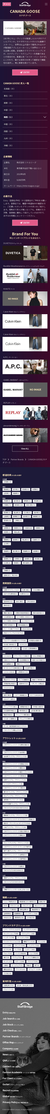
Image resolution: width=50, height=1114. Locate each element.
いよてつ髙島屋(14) (20, 695)
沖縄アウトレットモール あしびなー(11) (16, 889)
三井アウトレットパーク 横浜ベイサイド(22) (18, 772)
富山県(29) (17, 513)
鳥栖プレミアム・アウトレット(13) (15, 878)
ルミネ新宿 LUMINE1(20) (24, 617)
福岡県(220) (7, 559)
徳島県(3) (7, 551)
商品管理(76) (36, 909)
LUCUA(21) (7, 656)
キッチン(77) (8, 961)
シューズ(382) (33, 953)
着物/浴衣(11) (8, 969)
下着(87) (28, 965)
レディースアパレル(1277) (12, 929)
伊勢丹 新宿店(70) (9, 625)
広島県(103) (36, 540)
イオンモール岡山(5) (37, 683)
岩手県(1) (16, 489)
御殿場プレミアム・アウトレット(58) (15, 815)
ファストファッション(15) (12, 941)
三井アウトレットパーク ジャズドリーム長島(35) (19, 819)
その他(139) (7, 973)
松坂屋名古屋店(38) (35, 640)
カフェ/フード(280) (35, 969)
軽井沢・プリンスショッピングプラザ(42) (17, 823)
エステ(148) (7, 949)
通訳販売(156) (19, 917)
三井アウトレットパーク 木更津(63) (15, 776)
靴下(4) (37, 965)
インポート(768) (9, 937)
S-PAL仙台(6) (31, 601)
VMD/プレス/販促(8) (10, 909)
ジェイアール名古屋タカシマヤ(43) (15, 640)
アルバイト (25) (9, 989)
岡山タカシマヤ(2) (9, 680)
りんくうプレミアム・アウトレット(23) (16, 843)
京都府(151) (17, 528)
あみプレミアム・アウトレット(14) (15, 796)
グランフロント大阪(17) (21, 656)
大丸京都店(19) (24, 660)
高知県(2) (36, 551)
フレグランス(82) (33, 945)
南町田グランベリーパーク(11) (13, 800)
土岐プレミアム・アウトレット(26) (15, 827)
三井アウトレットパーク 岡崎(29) (14, 835)
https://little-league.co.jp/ (28, 185)
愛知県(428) (7, 520)
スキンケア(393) (19, 945)
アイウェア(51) (17, 957)
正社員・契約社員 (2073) (25, 985)
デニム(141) (42, 941)
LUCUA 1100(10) (9, 672)
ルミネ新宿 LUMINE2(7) (11, 621)
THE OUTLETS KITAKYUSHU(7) (13, 882)
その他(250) (30, 917)
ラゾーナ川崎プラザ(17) (11, 629)
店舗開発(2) (18, 913)
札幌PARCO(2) (24, 594)
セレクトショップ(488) (11, 934)
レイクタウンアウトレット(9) (13, 784)
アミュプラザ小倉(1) (10, 707)
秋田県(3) (35, 489)
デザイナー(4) (14, 906)
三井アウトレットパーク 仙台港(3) (15, 752)
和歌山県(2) (17, 532)
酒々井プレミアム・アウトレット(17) (15, 792)
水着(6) (6, 965)
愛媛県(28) (26, 551)
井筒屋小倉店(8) (38, 707)
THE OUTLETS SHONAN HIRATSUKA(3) (16, 808)
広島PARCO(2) (23, 683)
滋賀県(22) (7, 528)
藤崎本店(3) (7, 605)
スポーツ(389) (19, 961)
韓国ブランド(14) (29, 941)
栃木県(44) (17, 501)
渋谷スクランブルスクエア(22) (13, 633)
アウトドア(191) (32, 961)
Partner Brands (17, 459)
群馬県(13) (27, 501)
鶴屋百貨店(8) (8, 715)
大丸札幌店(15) (38, 590)
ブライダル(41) (20, 969)
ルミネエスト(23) (27, 621)
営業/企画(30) (24, 909)
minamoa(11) (8, 688)
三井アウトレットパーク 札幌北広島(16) (16, 745)
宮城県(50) (25, 489)
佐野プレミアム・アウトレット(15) (15, 780)
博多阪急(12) (23, 711)
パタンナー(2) (26, 906)
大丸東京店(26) (8, 617)
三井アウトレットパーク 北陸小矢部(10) (16, 831)
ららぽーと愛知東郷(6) (29, 648)
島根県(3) (16, 540)
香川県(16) (16, 551)
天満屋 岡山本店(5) (10, 683)
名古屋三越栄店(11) (10, 644)
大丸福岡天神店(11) (10, 711)
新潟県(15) (7, 513)
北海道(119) (7, 482)
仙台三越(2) (19, 601)
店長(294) (42, 902)
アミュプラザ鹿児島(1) (23, 715)
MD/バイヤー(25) (40, 906)
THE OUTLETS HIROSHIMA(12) (13, 870)
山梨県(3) (7, 516)
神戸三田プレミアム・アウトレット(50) (16, 851)
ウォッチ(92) (8, 953)
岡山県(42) (25, 540)
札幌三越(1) (26, 590)
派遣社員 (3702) (9, 985)
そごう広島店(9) (24, 680)
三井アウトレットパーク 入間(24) (14, 788)
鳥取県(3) (7, 540)
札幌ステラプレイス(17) (11, 590)
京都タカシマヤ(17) (23, 664)
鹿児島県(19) (27, 563)
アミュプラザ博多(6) (25, 719)
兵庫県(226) (39, 528)
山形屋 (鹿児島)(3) (36, 711)
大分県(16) (7, 563)
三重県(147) (18, 520)
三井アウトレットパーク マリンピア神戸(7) (17, 847)
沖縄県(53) (7, 570)
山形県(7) (7, 493)
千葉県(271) (7, 505)
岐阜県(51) (26, 516)
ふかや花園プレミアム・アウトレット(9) (16, 804)
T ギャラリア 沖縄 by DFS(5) (12, 730)
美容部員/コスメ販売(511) (27, 902)
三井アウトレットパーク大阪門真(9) (15, 859)
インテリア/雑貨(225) (32, 957)
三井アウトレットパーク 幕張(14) (14, 768)
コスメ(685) (7, 945)
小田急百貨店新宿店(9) (22, 613)
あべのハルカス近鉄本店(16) (13, 668)
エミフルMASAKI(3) (36, 695)
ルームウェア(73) (17, 965)
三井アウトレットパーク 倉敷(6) (14, 866)
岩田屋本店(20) (25, 707)
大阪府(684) (28, 528)
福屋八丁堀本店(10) (38, 680)
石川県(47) (27, 513)
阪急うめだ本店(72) (38, 660)
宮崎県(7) (17, 563)
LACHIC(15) (23, 644)
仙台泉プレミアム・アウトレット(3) (15, 756)
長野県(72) (16, 516)
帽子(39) (6, 957)
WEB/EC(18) (7, 917)
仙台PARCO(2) (8, 601)
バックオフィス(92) (31, 913)
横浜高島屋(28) (23, 625)
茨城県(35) (7, 501)
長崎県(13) (28, 559)
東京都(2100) (18, 505)
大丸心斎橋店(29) (38, 656)
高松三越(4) (7, 695)
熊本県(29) (38, 559)
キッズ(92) (17, 949)
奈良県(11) (7, 532)
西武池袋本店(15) (38, 613)
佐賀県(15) (17, 559)
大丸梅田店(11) (8, 664)
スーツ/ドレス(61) (23, 937)
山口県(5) (7, 544)
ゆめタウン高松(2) (9, 699)
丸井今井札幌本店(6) (10, 594)
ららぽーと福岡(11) (10, 719)
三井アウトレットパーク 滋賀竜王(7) (15, 855)
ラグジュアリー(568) (28, 934)
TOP (4, 459)
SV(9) (5, 906)
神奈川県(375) (30, 505)
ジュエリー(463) (30, 949)
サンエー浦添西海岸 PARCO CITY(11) (15, 726)
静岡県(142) (37, 516)
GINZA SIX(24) (26, 629)
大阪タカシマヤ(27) (10, 660)
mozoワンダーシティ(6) (11, 648)
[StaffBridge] (25, 4)
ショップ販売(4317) (10, 902)
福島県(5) (16, 493)
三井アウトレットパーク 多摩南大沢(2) (16, 764)
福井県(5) (37, 513)
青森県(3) (7, 489)
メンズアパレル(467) (30, 929)
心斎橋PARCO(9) (22, 672)
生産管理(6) (7, 913)
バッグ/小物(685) (20, 953)
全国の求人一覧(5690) (11, 575)
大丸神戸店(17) (30, 668)
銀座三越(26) (8, 613)
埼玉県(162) (38, 501)
